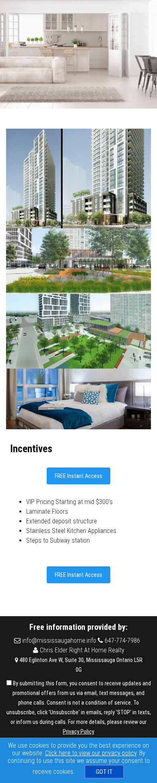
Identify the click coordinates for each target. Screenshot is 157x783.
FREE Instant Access (78, 476)
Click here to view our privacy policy (90, 753)
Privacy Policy (78, 731)
